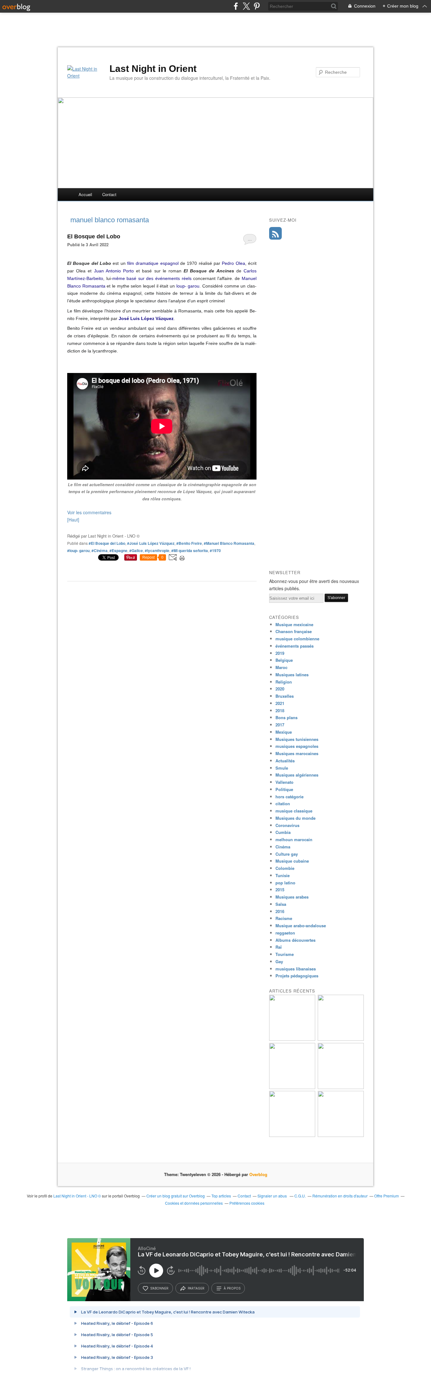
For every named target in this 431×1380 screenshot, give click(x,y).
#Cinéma (100, 550)
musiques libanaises (295, 969)
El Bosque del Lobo (93, 236)
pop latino (285, 883)
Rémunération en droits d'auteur (340, 1195)
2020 (279, 689)
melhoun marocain (293, 839)
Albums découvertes (295, 940)
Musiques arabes (292, 897)
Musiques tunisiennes (296, 739)
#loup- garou (78, 550)
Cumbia (283, 832)
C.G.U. (300, 1195)
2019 (279, 653)
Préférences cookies (246, 1203)
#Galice (136, 550)
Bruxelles (284, 696)
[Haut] (73, 519)
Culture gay (286, 854)
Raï (278, 947)
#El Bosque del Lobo (107, 543)
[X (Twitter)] (246, 6)
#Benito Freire (189, 543)
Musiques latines (292, 675)
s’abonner (159, 1288)
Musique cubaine (292, 861)
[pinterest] (257, 6)
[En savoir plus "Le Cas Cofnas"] (292, 1039)
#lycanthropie (157, 550)
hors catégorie (289, 797)
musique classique (293, 811)
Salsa (280, 904)
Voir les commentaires (89, 512)
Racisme (283, 918)
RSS (275, 233)
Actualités (285, 761)
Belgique (284, 660)
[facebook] (236, 6)
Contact (109, 194)
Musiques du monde (295, 818)
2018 (279, 710)
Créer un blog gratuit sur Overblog (175, 1195)
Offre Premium (386, 1195)
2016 (279, 911)
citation (282, 803)
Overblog (258, 1174)
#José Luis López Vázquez (150, 543)
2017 (279, 725)
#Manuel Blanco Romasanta (229, 543)
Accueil (85, 194)
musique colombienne (297, 639)
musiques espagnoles (296, 746)
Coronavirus (287, 825)
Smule (281, 768)
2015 (279, 890)
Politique (284, 789)
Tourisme (284, 954)
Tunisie (282, 875)
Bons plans (286, 717)
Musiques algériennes (296, 775)
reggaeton (285, 933)
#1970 (215, 550)
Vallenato (284, 782)
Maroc (281, 667)
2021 (279, 703)
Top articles (221, 1195)
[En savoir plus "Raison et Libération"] (341, 1135)
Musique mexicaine (294, 624)
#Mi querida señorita (189, 550)
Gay (279, 961)
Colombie (284, 868)
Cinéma (282, 847)
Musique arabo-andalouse (300, 926)
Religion (283, 682)
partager (196, 1288)
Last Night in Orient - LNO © (77, 1195)
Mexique (283, 732)
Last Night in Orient (153, 68)
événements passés (294, 646)
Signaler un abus (272, 1195)
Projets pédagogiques (296, 976)
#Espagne (118, 550)
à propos (232, 1288)
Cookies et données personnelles (194, 1203)
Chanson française (293, 631)
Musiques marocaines (296, 753)
